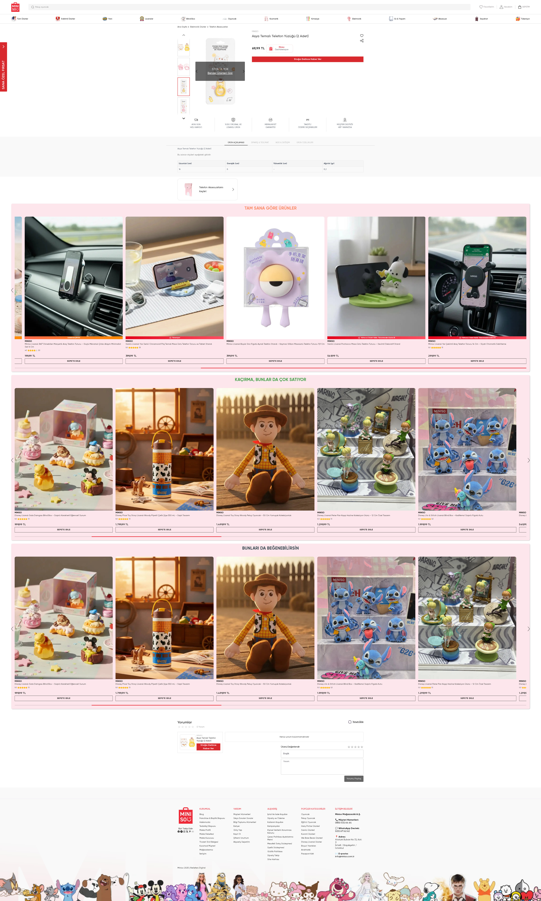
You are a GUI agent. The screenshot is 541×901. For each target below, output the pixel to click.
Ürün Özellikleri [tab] (305, 143)
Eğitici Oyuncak (308, 822)
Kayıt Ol (237, 834)
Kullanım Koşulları (275, 822)
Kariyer (236, 826)
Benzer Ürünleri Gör (220, 73)
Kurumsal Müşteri (207, 846)
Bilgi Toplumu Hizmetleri (244, 822)
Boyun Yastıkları (308, 846)
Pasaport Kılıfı (307, 854)
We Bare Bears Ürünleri (312, 838)
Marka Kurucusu (206, 838)
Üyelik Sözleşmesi (275, 848)
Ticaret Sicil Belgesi (208, 842)
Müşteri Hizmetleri (241, 814)
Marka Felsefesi (206, 834)
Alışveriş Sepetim (241, 842)
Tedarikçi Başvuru (207, 826)
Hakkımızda (204, 822)
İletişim (202, 854)
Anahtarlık (306, 850)
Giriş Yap (237, 830)
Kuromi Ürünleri (308, 834)
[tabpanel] (270, 159)
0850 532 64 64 (343, 823)
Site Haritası (273, 859)
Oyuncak (305, 814)
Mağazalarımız (206, 850)
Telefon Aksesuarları (218, 27)
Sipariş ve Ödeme (276, 818)
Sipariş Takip (273, 855)
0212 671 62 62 (342, 831)
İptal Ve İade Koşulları (277, 814)
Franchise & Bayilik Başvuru (212, 818)
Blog (201, 814)
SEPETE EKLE (63, 361)
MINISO (255, 31)
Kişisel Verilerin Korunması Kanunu (279, 831)
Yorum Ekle (358, 722)
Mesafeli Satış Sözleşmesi (279, 844)
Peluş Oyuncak (308, 818)
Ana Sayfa (182, 27)
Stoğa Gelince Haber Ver (307, 59)
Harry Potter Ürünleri (310, 826)
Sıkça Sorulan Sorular (243, 818)
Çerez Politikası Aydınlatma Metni (280, 838)
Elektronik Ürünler (198, 27)
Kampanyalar (273, 826)
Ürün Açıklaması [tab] (236, 143)
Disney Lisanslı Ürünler (311, 842)
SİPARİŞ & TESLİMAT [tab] (260, 143)
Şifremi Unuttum (241, 838)
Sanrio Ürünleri (308, 830)
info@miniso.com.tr (344, 857)
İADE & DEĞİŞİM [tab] (283, 143)
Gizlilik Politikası (274, 852)
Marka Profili (205, 830)
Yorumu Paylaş (354, 779)
